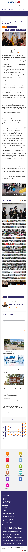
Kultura (20, 456)
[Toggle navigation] (3, 13)
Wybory (20, 469)
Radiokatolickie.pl (7, 520)
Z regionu (5, 497)
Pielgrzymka (7, 475)
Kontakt (24, 9)
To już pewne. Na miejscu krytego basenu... (13, 542)
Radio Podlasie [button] (6, 7)
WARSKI (24, 550)
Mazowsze (7, 481)
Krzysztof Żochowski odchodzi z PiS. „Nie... (12, 531)
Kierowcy (7, 488)
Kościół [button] (4, 9)
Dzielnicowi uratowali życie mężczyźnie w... (13, 533)
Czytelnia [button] (11, 9)
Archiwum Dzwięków (8, 519)
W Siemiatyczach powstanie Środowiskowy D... (14, 530)
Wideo (4, 510)
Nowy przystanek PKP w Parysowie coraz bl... (13, 543)
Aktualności (6, 495)
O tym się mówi (20, 475)
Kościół (4, 26)
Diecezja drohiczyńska (21, 29)
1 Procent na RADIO (7, 522)
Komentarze (6, 515)
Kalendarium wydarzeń (8, 513)
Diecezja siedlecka (7, 502)
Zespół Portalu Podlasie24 (9, 509)
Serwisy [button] (23, 7)
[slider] (8, 194)
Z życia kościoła (7, 501)
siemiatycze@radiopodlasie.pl (17, 307)
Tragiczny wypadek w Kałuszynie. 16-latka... (13, 536)
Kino (7, 469)
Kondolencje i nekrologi (8, 516)
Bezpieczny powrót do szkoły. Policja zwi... (12, 534)
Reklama (18, 9)
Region (7, 456)
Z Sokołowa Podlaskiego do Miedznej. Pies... (13, 528)
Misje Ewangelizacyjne (20, 481)
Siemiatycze (12, 29)
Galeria (5, 512)
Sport (7, 462)
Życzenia (5, 518)
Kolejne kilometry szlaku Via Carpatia (11, 527)
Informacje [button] (15, 7)
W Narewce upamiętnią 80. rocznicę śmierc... (13, 539)
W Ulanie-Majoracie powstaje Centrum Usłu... (13, 540)
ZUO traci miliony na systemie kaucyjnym (12, 537)
